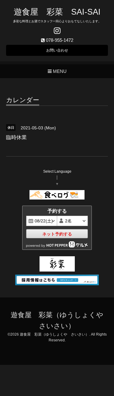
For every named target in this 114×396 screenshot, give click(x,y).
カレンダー (22, 100)
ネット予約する (57, 234)
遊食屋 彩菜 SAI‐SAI (57, 11)
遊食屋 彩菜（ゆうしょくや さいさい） (54, 334)
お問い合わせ (57, 50)
